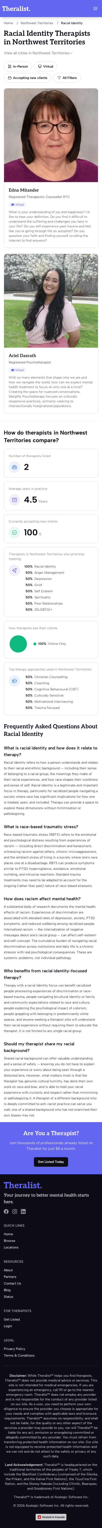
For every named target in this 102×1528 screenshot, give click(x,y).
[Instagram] (14, 1211)
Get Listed (12, 1319)
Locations (11, 1247)
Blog (7, 1290)
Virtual (48, 66)
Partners (10, 1277)
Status (8, 1297)
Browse (9, 1241)
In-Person (20, 66)
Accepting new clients (30, 78)
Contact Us (12, 1283)
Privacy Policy (14, 1349)
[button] (95, 8)
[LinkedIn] (23, 1211)
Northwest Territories (37, 23)
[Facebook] (6, 1211)
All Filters (70, 78)
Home (8, 23)
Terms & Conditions (19, 1356)
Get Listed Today (51, 1162)
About (8, 1270)
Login (8, 1326)
